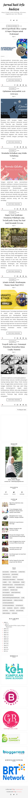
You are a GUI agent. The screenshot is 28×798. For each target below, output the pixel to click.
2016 (5, 645)
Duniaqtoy (19, 791)
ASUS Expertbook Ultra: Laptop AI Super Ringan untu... (15, 626)
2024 (5, 630)
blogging (12, 88)
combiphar (11, 587)
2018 (5, 641)
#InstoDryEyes (16, 592)
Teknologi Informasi (12, 25)
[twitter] (14, 20)
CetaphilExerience (8, 603)
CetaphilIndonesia (8, 605)
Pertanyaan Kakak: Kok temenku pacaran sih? (15, 548)
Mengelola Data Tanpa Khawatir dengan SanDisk (16, 516)
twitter (13, 494)
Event (4, 587)
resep (23, 582)
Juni (6, 624)
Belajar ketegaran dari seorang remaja (15, 529)
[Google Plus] (17, 85)
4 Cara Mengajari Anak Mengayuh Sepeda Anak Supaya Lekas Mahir (15, 510)
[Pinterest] (23, 85)
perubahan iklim (8, 584)
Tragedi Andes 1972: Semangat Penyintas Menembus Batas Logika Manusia (14, 347)
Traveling (20, 579)
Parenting (14, 571)
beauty (16, 608)
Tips (10, 582)
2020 (5, 638)
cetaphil (5, 610)
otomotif (6, 590)
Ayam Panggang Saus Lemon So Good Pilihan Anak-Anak (17, 542)
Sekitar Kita (6, 574)
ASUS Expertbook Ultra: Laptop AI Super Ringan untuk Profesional (14, 31)
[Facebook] (15, 85)
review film (14, 590)
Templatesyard (18, 789)
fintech (12, 610)
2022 (5, 634)
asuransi (9, 608)
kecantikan (19, 610)
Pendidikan (16, 582)
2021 (5, 636)
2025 (5, 628)
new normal (6, 613)
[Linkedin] (26, 85)
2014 (5, 649)
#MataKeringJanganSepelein (11, 597)
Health (15, 577)
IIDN (4, 608)
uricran (14, 613)
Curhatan (22, 571)
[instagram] (17, 20)
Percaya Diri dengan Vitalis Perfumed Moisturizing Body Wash (17, 536)
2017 (5, 643)
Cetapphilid (19, 605)
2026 (5, 622)
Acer (22, 597)
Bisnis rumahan (7, 600)
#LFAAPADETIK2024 (8, 595)
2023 (5, 632)
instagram (22, 494)
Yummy (5, 582)
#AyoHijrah (6, 592)
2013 (5, 651)
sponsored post (19, 584)
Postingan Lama (21, 409)
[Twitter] (20, 85)
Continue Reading (14, 80)
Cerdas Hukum (18, 600)
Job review (15, 574)
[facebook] (11, 20)
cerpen (22, 608)
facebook (6, 494)
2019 (5, 640)
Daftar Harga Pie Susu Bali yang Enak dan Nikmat (16, 561)
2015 (5, 647)
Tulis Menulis (7, 577)
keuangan (19, 587)
